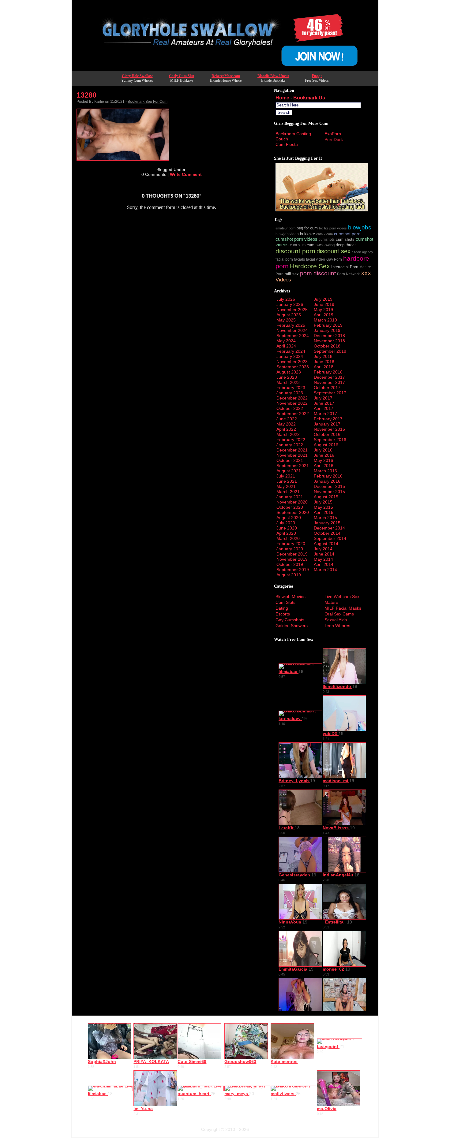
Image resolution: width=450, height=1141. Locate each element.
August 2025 (288, 314)
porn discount (318, 273)
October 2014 (327, 533)
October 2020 (289, 507)
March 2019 (325, 320)
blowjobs (359, 227)
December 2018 (329, 335)
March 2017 (325, 413)
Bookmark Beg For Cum (147, 101)
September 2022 (292, 413)
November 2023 (292, 361)
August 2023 (288, 372)
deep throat (346, 245)
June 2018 (324, 361)
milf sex (292, 274)
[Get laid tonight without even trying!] (322, 209)
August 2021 (288, 470)
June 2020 (286, 528)
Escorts (283, 613)
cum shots (345, 239)
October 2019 (289, 564)
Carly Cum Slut (181, 76)
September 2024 (292, 335)
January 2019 (327, 330)
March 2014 (325, 569)
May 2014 (323, 559)
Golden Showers (292, 625)
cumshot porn (347, 233)
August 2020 (288, 517)
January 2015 (327, 522)
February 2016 (328, 476)
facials (299, 259)
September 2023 (292, 366)
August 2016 (326, 444)
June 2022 (286, 418)
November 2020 (292, 502)
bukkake (307, 234)
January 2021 (289, 496)
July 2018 (323, 356)
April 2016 (323, 465)
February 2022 (290, 439)
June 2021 (286, 481)
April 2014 (323, 564)
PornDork (333, 139)
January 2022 (289, 444)
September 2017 (330, 392)
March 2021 (288, 491)
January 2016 (327, 481)
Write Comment (186, 174)
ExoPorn (332, 133)
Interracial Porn (344, 267)
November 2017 (329, 382)
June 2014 (324, 554)
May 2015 (323, 507)
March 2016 (325, 470)
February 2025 (290, 325)
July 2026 (285, 299)
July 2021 (285, 476)
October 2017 (327, 387)
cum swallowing (321, 245)
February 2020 (290, 543)
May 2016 (323, 460)
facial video (315, 259)
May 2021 (286, 486)
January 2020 (289, 548)
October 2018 (327, 346)
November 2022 (292, 403)
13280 (86, 95)
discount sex (334, 251)
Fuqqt (317, 76)
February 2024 (290, 351)
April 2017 (323, 408)
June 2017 (324, 403)
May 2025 (286, 320)
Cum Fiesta (287, 144)
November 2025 (292, 309)
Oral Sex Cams (339, 613)
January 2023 (289, 392)
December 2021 (292, 450)
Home (282, 97)
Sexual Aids (335, 619)
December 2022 (292, 398)
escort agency (362, 252)
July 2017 (323, 398)
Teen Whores (337, 625)
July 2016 (323, 450)
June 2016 (324, 455)
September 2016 (330, 439)
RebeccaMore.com (226, 76)
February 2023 (290, 387)
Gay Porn (334, 259)
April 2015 (323, 512)
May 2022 (286, 424)
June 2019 (324, 304)
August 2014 (326, 543)
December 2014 (329, 528)
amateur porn (285, 228)
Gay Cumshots (290, 619)
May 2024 (286, 340)
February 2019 (328, 325)
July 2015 (323, 502)
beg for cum (307, 228)
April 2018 (323, 366)
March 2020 (288, 538)
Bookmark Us (309, 97)
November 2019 (292, 559)
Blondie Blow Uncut (273, 76)
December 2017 (329, 377)
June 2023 (286, 377)
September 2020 (292, 512)
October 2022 (289, 408)
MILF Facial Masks (342, 608)
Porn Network (348, 274)
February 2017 (328, 418)
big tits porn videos (333, 228)
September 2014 (330, 538)
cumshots (327, 239)
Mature (331, 602)
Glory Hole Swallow (137, 76)
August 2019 (288, 574)
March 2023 (288, 382)
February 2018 (328, 372)
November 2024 (292, 330)
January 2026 (289, 304)
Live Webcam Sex (341, 596)
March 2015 (325, 517)
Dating (282, 608)
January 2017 (327, 424)
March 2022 (288, 434)
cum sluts (298, 245)
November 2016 (329, 429)
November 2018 (329, 340)
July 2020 (285, 522)
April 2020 (286, 533)
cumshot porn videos (296, 239)
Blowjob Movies (291, 596)
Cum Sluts (285, 602)
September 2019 (292, 569)
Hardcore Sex (310, 265)
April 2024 (286, 346)
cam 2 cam (324, 234)
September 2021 (292, 465)
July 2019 (323, 299)
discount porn (295, 251)
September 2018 (330, 351)
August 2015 (326, 496)
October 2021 (289, 460)
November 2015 (329, 491)
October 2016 (327, 434)
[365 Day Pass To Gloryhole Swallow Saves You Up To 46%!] (225, 68)
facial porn (284, 259)
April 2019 (323, 314)
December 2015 (329, 486)
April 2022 (286, 429)
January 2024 (289, 356)
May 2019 (323, 309)
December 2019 (292, 554)
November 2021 (292, 455)
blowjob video (287, 234)
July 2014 (323, 548)
